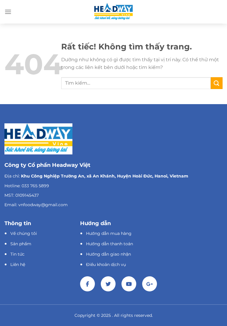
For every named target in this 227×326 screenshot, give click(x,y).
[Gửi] (217, 83)
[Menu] (8, 11)
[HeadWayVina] (113, 11)
